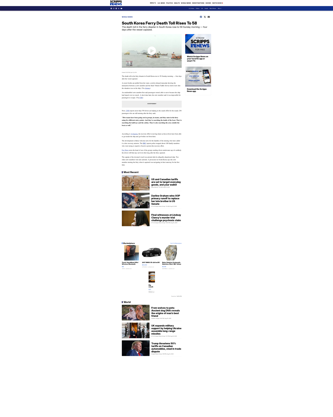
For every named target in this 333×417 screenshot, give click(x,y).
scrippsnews (112, 8)
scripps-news (117, 8)
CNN (127, 111)
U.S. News (161, 3)
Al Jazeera (134, 134)
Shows (208, 3)
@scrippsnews (122, 8)
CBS (141, 98)
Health (177, 3)
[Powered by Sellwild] (179, 296)
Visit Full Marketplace (176, 243)
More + (220, 8)
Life (202, 8)
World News (186, 3)
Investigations (198, 3)
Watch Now (217, 3)
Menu (152, 3)
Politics (169, 3)
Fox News (125, 150)
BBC (144, 143)
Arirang (147, 88)
